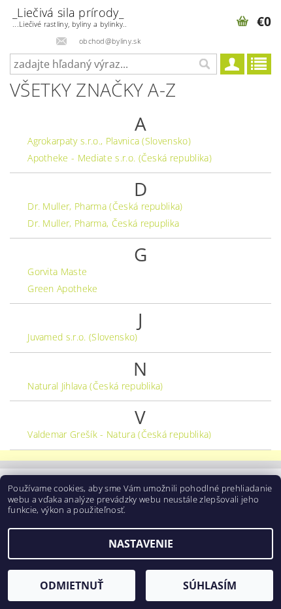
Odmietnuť (71, 585)
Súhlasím (210, 585)
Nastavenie (140, 543)
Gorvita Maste (57, 271)
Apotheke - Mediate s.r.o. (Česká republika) (119, 158)
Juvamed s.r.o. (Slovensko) (82, 337)
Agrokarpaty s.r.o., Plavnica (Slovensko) (109, 141)
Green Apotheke (62, 288)
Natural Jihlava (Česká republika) (95, 386)
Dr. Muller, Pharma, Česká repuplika (103, 223)
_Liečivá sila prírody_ (69, 17)
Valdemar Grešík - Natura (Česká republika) (119, 434)
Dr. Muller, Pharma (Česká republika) (105, 206)
